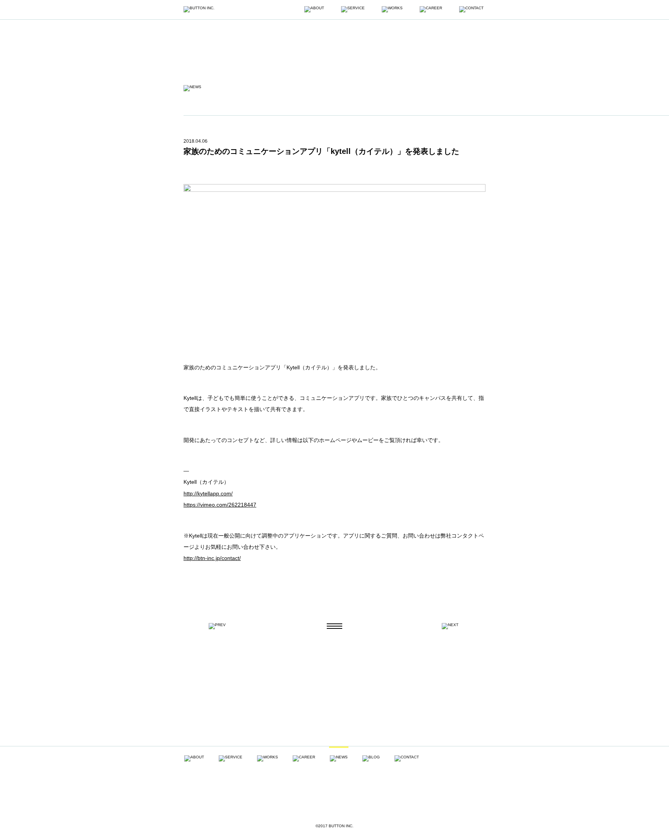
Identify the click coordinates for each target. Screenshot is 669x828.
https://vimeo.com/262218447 (220, 505)
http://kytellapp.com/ (208, 493)
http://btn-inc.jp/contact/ (212, 558)
